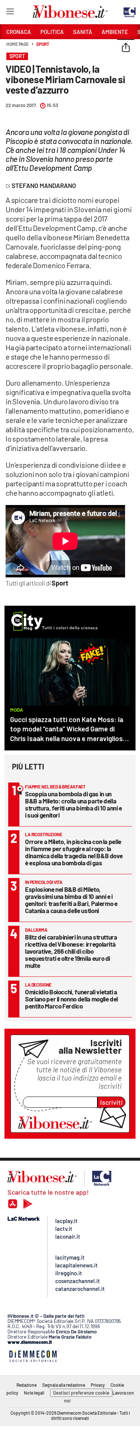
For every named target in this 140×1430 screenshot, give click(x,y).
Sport (42, 44)
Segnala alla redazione (63, 1384)
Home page (17, 44)
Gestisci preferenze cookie (81, 1393)
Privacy (98, 1384)
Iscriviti (111, 1102)
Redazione (26, 1384)
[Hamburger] (10, 13)
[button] (125, 48)
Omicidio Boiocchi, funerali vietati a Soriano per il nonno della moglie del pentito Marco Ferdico (71, 999)
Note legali (34, 1392)
